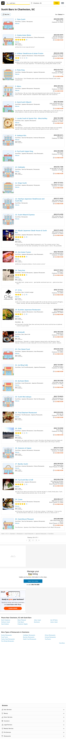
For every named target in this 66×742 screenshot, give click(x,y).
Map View (7, 14)
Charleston (12, 533)
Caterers (23, 21)
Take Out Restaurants (27, 137)
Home (2, 533)
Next (39, 540)
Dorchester (37, 622)
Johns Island (37, 620)
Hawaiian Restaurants (27, 72)
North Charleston (5, 620)
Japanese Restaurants (27, 37)
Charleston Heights (23, 624)
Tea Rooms (48, 639)
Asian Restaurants (38, 153)
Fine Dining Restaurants (7, 641)
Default (60, 14)
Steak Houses (37, 234)
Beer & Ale (27, 334)
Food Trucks (4, 637)
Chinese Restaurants (39, 37)
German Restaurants (50, 637)
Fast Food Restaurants (27, 367)
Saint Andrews (5, 624)
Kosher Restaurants (6, 635)
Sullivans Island (5, 622)
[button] (62, 3)
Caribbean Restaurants (29, 635)
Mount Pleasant (22, 620)
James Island (53, 622)
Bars (22, 120)
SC (7, 533)
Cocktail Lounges (29, 292)
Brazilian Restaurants (28, 637)
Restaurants (30, 21)
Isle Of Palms (54, 620)
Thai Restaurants (25, 414)
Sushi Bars (18, 21)
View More (62, 643)
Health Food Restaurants (29, 639)
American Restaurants (39, 137)
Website (17, 23)
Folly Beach (21, 622)
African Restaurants (50, 635)
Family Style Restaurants (8, 639)
